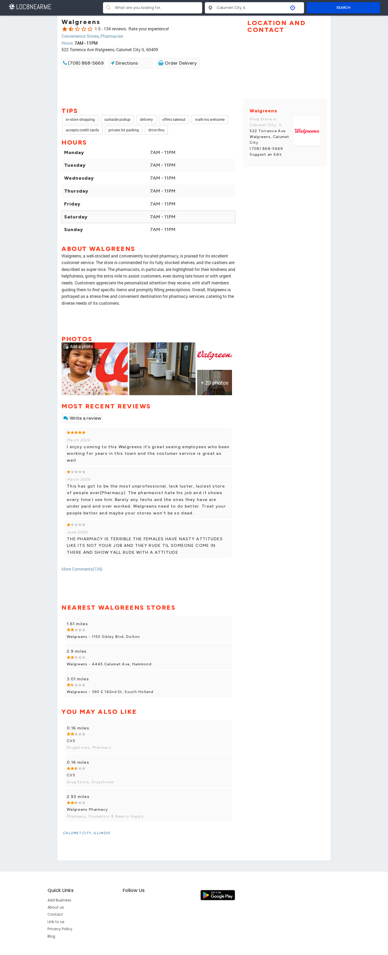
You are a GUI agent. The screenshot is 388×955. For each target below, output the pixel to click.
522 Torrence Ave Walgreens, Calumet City (269, 137)
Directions (126, 63)
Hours (67, 43)
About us (56, 907)
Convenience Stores (80, 36)
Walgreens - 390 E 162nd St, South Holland (110, 692)
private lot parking (123, 129)
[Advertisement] (148, 87)
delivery (146, 119)
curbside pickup (117, 119)
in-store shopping (80, 119)
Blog (51, 936)
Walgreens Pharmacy (87, 809)
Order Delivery (180, 63)
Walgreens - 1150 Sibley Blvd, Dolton (103, 636)
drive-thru (156, 129)
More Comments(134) (81, 569)
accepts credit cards (82, 129)
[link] (94, 368)
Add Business (59, 900)
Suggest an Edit (266, 154)
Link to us (56, 921)
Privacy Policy (60, 929)
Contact (55, 914)
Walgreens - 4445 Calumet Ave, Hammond (109, 664)
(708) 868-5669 (85, 63)
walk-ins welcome (210, 119)
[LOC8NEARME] (29, 6)
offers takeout (174, 119)
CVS (71, 741)
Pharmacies (112, 36)
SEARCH (343, 7)
